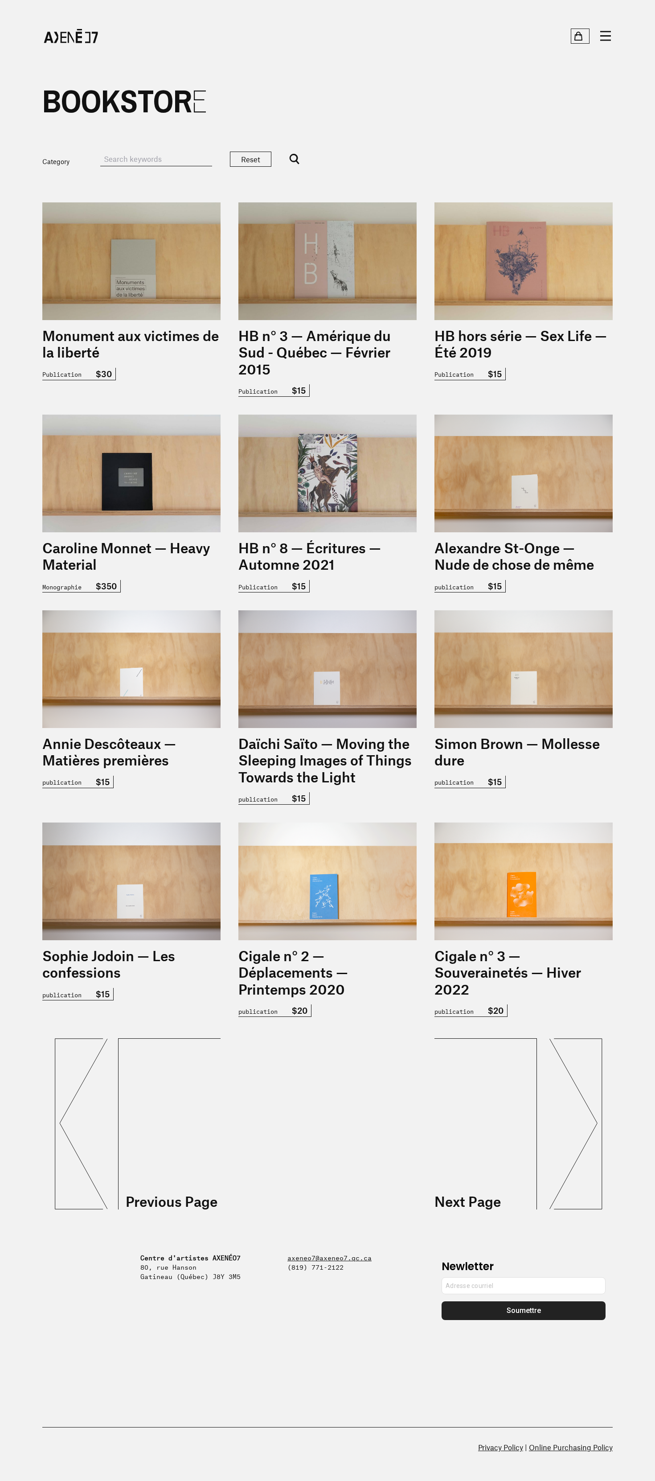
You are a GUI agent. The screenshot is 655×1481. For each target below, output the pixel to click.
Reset (250, 159)
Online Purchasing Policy (571, 1447)
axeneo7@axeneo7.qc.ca (329, 1257)
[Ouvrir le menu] (605, 36)
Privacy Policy (500, 1447)
